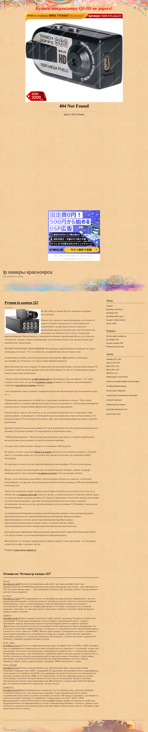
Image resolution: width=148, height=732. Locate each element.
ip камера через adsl (27, 494)
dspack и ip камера (42, 451)
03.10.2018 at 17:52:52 (11, 598)
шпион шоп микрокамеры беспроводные (123, 381)
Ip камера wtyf (112, 312)
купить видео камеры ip (25, 549)
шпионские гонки (113, 414)
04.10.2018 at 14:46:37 (11, 618)
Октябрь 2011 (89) (113, 359)
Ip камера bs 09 (112, 339)
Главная (109, 305)
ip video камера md (40, 378)
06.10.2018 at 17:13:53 (11, 668)
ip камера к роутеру (47, 473)
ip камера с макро (44, 382)
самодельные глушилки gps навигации (121, 395)
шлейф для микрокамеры (116, 386)
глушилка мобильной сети (116, 409)
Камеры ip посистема (115, 346)
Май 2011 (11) (112, 373)
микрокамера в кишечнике (117, 376)
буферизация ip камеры (115, 404)
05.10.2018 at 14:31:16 (11, 645)
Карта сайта (111, 323)
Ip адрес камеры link (114, 343)
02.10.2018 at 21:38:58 (11, 584)
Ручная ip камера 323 (21, 302)
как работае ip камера (25, 385)
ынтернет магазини (114, 399)
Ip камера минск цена (115, 316)
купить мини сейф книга (116, 390)
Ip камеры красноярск (27, 272)
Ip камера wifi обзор (114, 309)
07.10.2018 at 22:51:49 (11, 690)
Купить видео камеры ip (116, 336)
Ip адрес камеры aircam (115, 319)
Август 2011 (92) (113, 362)
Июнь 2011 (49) (112, 369)
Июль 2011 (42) (112, 366)
